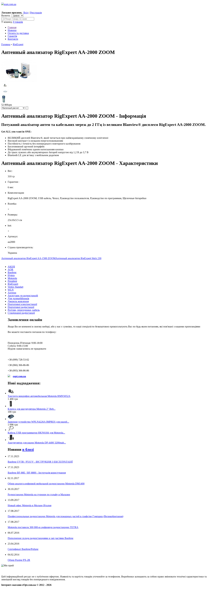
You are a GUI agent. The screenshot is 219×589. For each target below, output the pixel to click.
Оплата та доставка (18, 33)
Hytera (11, 275)
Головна (5, 44)
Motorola (12, 278)
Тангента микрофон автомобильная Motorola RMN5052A (39, 396)
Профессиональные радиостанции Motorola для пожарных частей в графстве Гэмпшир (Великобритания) (65, 516)
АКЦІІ (11, 266)
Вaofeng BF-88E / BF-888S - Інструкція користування (37, 472)
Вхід (25, 12)
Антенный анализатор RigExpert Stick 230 (78, 258)
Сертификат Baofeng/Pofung (23, 549)
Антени (12, 292)
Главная (12, 27)
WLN (11, 289)
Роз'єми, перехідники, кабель (24, 310)
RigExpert (18, 44)
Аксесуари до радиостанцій (23, 295)
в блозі (28, 449)
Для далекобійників (18, 298)
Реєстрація (36, 12)
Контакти (13, 39)
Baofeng (12, 272)
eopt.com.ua (10, 4)
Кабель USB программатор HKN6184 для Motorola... (36, 432)
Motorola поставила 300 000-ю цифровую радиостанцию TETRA (43, 527)
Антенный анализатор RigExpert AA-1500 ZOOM (28, 258)
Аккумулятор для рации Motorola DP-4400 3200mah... (37, 442)
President (12, 281)
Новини (12, 30)
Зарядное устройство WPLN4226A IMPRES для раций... (38, 421)
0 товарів (18, 22)
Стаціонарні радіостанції (21, 313)
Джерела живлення (18, 301)
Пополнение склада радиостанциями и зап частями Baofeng (40, 538)
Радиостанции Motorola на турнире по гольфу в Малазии (39, 494)
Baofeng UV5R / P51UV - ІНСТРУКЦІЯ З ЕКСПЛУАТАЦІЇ (40, 461)
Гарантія (12, 36)
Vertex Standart (15, 287)
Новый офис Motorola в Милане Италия (29, 505)
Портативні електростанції (22, 304)
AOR (10, 269)
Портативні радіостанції (21, 307)
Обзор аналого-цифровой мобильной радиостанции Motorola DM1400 (46, 483)
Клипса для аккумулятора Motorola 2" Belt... (31, 409)
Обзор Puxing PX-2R (19, 560)
